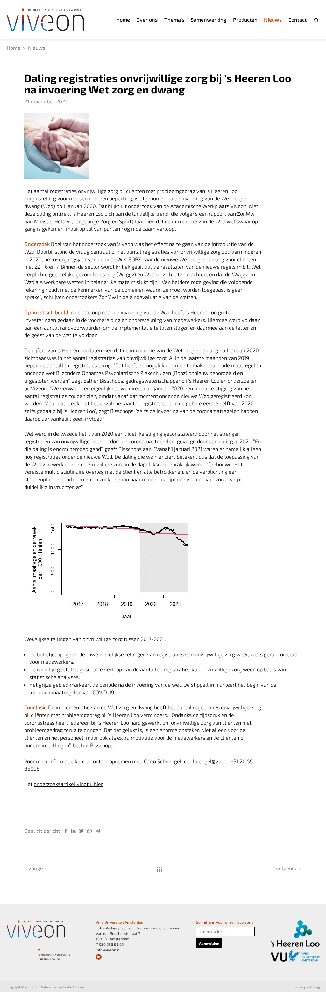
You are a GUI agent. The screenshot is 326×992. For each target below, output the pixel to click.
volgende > (289, 868)
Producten (245, 20)
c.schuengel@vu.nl (205, 761)
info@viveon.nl (108, 949)
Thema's (174, 20)
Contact (297, 20)
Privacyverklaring (307, 987)
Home (123, 20)
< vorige (33, 868)
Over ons (147, 20)
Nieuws (273, 20)
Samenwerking (208, 20)
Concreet (79, 987)
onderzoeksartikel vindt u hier (68, 784)
